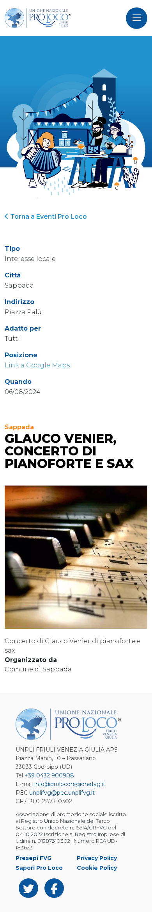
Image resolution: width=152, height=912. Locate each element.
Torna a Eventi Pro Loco (48, 216)
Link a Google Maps (37, 365)
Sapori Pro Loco (39, 867)
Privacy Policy (97, 858)
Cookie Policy (97, 867)
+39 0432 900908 (49, 775)
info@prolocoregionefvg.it (69, 784)
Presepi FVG (33, 858)
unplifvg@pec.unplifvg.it (62, 792)
